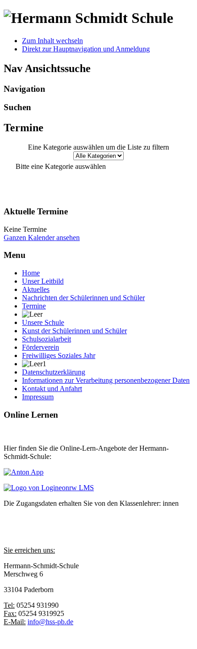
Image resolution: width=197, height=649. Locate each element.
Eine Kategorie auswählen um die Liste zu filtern (98, 147)
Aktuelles (35, 289)
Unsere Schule (43, 322)
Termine (34, 306)
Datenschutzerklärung (53, 372)
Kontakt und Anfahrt (52, 388)
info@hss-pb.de (50, 622)
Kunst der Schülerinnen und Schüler (74, 331)
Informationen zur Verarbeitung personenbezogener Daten (106, 380)
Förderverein (40, 347)
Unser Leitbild (43, 281)
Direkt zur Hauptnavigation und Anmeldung (86, 49)
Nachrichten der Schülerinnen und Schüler (83, 298)
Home (31, 273)
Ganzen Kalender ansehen (42, 237)
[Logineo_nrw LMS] (49, 488)
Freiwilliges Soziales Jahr (58, 355)
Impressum (38, 397)
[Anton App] (24, 472)
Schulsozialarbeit (46, 339)
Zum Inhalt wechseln (52, 41)
